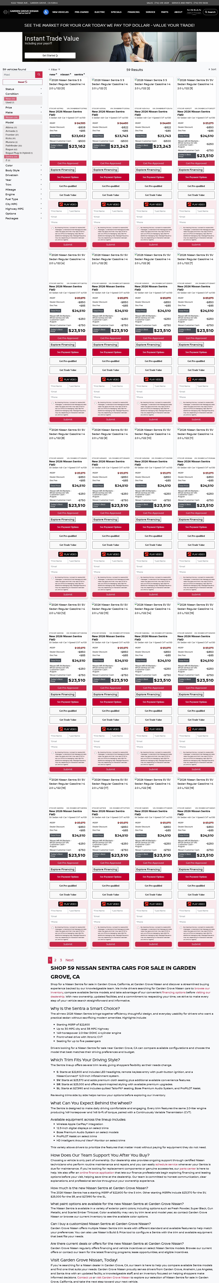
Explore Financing (62, 170)
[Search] (38, 74)
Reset (21, 82)
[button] (46, 12)
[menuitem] (23, 99)
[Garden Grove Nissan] (20, 12)
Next (70, 960)
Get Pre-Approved (68, 163)
